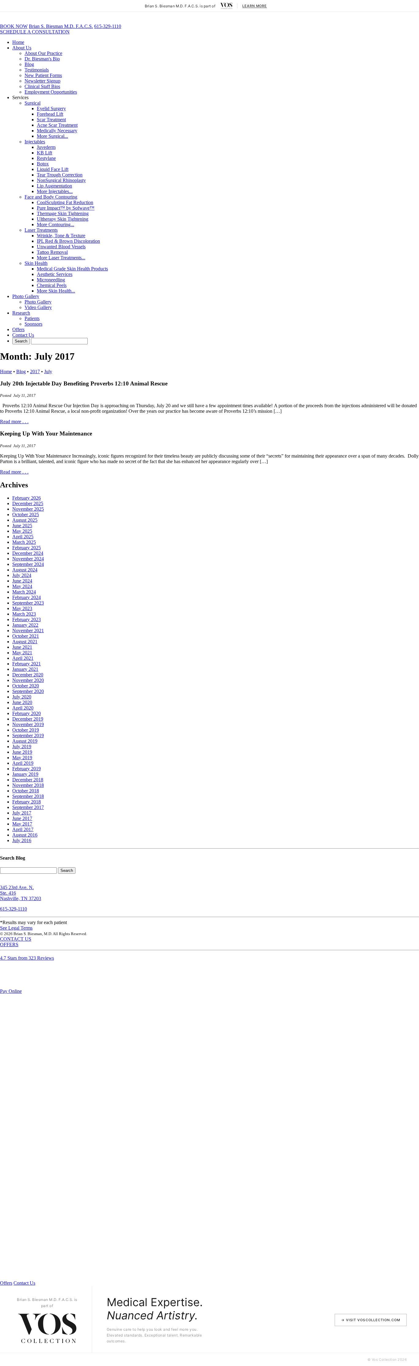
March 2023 (24, 614)
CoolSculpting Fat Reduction (65, 202)
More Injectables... (55, 191)
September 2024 (28, 564)
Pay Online (11, 991)
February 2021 (26, 663)
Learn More (254, 6)
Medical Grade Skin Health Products (72, 268)
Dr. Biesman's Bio (42, 58)
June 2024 (22, 580)
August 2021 (24, 641)
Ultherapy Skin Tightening (62, 219)
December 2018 (27, 779)
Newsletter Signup (42, 80)
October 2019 (25, 730)
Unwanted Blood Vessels (61, 246)
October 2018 (25, 790)
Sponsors (33, 324)
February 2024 (26, 597)
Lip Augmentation (54, 185)
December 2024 (27, 553)
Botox (43, 163)
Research (21, 312)
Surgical (32, 103)
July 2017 (21, 812)
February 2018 (26, 801)
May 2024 (22, 586)
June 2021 (22, 647)
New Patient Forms (43, 75)
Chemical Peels (52, 285)
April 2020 (22, 707)
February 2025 (26, 547)
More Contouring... (55, 224)
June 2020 (22, 702)
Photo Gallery (25, 296)
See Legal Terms (16, 928)
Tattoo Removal (52, 252)
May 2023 (22, 608)
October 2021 (25, 636)
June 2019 (22, 752)
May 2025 (22, 531)
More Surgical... (52, 136)
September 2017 (28, 807)
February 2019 (26, 768)
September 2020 (28, 691)
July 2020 (21, 696)
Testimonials (37, 69)
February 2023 (26, 619)
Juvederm (46, 147)
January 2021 (25, 669)
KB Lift (44, 152)
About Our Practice (43, 53)
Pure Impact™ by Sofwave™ (65, 208)
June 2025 (22, 525)
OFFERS (9, 944)
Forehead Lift (50, 114)
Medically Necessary (57, 130)
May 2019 (22, 757)
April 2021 (22, 658)
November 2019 (28, 724)
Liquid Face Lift (52, 169)
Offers (18, 329)
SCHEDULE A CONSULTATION (35, 31)
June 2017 (22, 818)
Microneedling (51, 279)
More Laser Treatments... (61, 257)
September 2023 (28, 603)
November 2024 (28, 558)
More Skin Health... (56, 290)
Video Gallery (38, 307)
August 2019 (24, 741)
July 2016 (21, 840)
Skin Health (36, 263)
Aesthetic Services (54, 274)
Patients (32, 318)
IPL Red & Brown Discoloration (68, 241)
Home (18, 42)
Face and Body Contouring (51, 196)
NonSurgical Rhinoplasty (61, 180)
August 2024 (24, 569)
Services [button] (20, 97)
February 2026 (26, 498)
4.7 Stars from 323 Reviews (27, 958)
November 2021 (28, 630)
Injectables (35, 141)
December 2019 (27, 719)
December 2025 (27, 503)
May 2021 (22, 652)
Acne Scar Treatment (57, 125)
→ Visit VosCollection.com (371, 1320)
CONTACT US (15, 939)
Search (66, 870)
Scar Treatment (51, 119)
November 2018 (28, 785)
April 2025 (22, 536)
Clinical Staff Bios (42, 86)
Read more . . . (14, 421)
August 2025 (24, 520)
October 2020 (25, 685)
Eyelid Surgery (51, 108)
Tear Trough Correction (60, 174)
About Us (21, 47)
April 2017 (22, 829)
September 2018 (28, 796)
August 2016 (24, 835)
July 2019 (21, 746)
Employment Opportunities (51, 92)
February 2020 (26, 713)
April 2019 (22, 763)
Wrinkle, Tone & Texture (61, 235)
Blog (29, 64)
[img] (226, 6)
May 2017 (22, 823)
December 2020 (27, 674)
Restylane (46, 158)
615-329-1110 (107, 26)
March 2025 (24, 542)
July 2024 (21, 575)
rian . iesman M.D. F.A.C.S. (61, 26)
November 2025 (28, 509)
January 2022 (25, 625)
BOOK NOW (14, 26)
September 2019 (28, 735)
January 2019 (25, 774)
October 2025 (25, 514)
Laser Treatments (41, 230)
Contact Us (23, 335)
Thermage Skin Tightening (63, 213)
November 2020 (28, 680)
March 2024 (24, 591)
